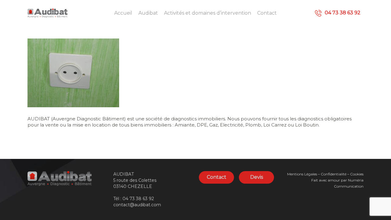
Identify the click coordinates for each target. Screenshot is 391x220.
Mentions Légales (302, 174)
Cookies (357, 174)
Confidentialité (333, 174)
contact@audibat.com (137, 204)
